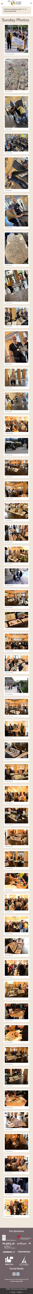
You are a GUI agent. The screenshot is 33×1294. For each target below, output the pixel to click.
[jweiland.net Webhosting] (9, 1252)
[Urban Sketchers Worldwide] (9, 1238)
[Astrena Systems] (24, 1260)
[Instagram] (14, 1274)
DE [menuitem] (31, 3)
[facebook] (17, 1274)
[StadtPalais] (9, 1245)
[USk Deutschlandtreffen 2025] (14, 5)
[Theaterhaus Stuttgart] (24, 1252)
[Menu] (2, 3)
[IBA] (9, 1260)
